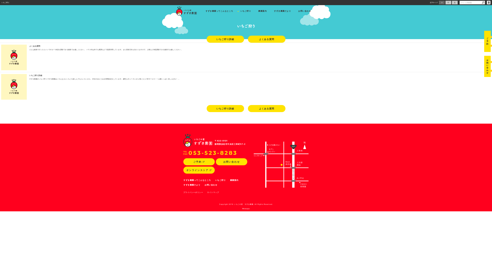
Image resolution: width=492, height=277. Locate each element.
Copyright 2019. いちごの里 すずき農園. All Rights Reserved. (246, 204)
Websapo (246, 209)
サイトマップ (213, 192)
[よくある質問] (14, 57)
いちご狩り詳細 (225, 39)
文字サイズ (434, 2)
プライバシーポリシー (193, 192)
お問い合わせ (304, 11)
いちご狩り (245, 11)
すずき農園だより (282, 11)
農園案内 (262, 11)
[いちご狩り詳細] (14, 87)
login (488, 2)
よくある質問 (266, 39)
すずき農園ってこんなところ (219, 11)
